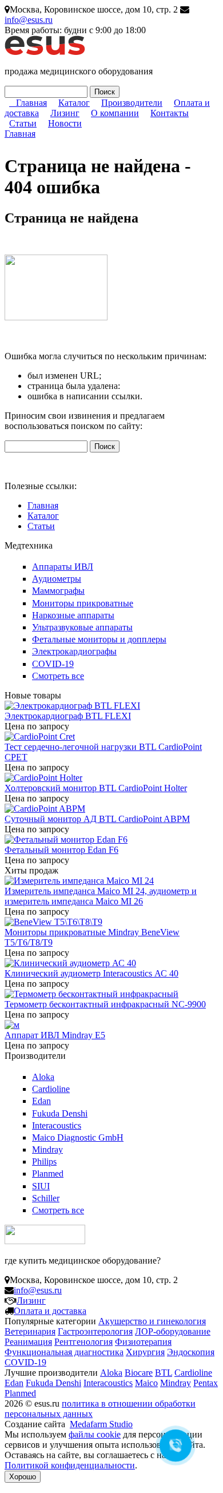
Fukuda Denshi (59, 1113)
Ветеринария (30, 1331)
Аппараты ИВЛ (62, 566)
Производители (131, 103)
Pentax (205, 1383)
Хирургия (145, 1352)
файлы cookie (95, 1434)
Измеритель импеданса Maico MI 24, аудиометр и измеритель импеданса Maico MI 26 (101, 896)
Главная (31, 103)
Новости (65, 123)
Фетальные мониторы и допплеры (99, 639)
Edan (41, 1101)
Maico (146, 1383)
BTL (163, 1372)
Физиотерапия (143, 1342)
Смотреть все (58, 676)
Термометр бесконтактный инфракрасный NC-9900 (105, 1004)
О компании (115, 113)
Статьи (23, 123)
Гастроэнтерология (95, 1331)
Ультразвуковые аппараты (82, 627)
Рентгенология (83, 1342)
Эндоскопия (190, 1352)
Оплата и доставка (50, 1311)
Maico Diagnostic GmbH (78, 1137)
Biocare (139, 1372)
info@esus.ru (29, 20)
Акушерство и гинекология (152, 1321)
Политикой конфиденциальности (70, 1465)
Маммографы (58, 590)
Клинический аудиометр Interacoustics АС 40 (91, 973)
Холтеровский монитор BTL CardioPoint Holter (96, 788)
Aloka (43, 1077)
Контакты (169, 113)
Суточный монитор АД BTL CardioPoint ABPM (97, 819)
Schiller (45, 1198)
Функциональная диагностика (64, 1352)
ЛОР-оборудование (172, 1331)
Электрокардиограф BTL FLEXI (68, 716)
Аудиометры (56, 578)
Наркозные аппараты (73, 615)
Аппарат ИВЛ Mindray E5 (55, 1035)
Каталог (74, 103)
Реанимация (28, 1342)
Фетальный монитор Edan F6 (61, 850)
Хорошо (22, 1476)
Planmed (47, 1173)
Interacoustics (56, 1125)
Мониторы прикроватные (82, 603)
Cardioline (51, 1089)
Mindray (47, 1149)
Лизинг (64, 113)
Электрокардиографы (74, 651)
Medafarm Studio (101, 1424)
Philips (44, 1161)
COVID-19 (53, 664)
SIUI (41, 1186)
